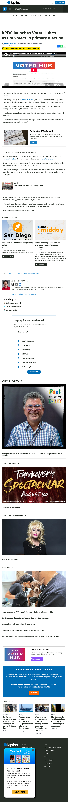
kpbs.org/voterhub (9, 159)
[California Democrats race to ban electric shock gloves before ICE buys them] (10, 708)
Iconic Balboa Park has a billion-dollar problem (18, 624)
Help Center (47, 766)
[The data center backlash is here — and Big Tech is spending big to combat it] (58, 708)
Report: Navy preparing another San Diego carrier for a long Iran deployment (26, 722)
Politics (37, 715)
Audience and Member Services (52, 747)
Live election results (40, 649)
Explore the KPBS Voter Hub (42, 131)
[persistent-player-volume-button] (10, 9)
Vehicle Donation (26, 797)
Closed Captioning (49, 750)
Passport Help (48, 763)
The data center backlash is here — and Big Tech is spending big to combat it (58, 721)
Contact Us (47, 753)
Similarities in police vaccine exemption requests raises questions (47, 245)
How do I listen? (48, 760)
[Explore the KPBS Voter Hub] (16, 137)
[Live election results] (15, 654)
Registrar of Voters (26, 100)
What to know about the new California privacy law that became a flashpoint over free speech (41, 724)
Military (21, 715)
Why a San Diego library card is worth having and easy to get (23, 630)
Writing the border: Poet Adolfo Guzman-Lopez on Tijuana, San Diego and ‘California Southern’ (32, 455)
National (24, 15)
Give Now (60, 3)
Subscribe (34, 372)
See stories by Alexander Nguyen (24, 294)
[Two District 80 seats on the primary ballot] (17, 230)
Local (15, 15)
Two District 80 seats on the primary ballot (17, 244)
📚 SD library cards (10, 310)
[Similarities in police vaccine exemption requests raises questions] (50, 230)
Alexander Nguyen (10, 43)
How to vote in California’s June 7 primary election (28, 186)
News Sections (50, 15)
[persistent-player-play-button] (5, 9)
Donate (34, 693)
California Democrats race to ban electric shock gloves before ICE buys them (9, 722)
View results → (36, 659)
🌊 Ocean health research (12, 307)
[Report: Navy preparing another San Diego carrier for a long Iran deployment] (26, 708)
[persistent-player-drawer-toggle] (65, 9)
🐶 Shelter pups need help (13, 303)
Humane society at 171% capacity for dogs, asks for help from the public (27, 612)
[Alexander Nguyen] (6, 285)
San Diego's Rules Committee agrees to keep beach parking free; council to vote (30, 636)
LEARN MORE (20, 792)
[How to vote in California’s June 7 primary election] (7, 186)
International (36, 15)
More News (7, 701)
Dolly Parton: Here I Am (10, 560)
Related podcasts (9, 217)
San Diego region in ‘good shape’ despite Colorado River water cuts (25, 618)
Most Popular (7, 567)
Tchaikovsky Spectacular (11, 508)
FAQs (45, 757)
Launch (33, 142)
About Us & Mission (27, 747)
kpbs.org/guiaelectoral (47, 159)
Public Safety (6, 715)
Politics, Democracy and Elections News (27, 273)
